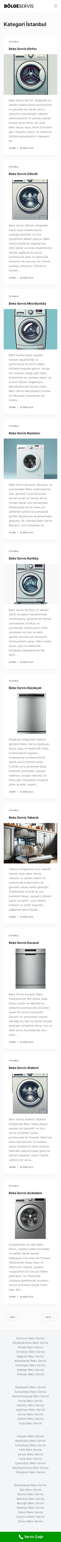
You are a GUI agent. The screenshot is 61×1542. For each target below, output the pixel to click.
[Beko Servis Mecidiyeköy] (30, 329)
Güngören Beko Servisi (30, 1472)
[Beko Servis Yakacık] (30, 843)
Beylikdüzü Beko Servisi (30, 1440)
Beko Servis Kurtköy (24, 558)
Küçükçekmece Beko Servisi (30, 1342)
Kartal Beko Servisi (30, 1400)
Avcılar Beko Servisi (30, 1414)
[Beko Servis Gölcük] (30, 199)
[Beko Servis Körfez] (30, 74)
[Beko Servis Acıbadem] (30, 1218)
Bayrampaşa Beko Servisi (30, 1485)
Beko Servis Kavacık (24, 943)
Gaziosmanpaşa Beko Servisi (30, 1396)
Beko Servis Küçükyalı (25, 688)
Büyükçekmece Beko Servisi (30, 1467)
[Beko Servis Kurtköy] (30, 584)
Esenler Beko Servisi (30, 1418)
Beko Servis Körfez (23, 49)
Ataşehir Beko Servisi (30, 1436)
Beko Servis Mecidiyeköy (27, 303)
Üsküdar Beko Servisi (30, 1374)
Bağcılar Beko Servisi (30, 1356)
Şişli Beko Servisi (30, 1489)
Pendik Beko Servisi (30, 1347)
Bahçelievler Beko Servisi (30, 1360)
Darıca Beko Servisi (30, 1521)
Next (48, 1317)
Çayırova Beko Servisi (30, 1516)
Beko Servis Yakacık (23, 817)
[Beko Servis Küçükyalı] (30, 713)
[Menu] (55, 5)
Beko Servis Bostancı (24, 433)
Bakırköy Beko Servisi (30, 1498)
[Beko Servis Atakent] (30, 1093)
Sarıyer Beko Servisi (30, 1454)
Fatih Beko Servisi (30, 1449)
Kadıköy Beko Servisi (30, 1405)
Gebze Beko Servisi (30, 1512)
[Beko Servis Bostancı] (30, 459)
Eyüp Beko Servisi (30, 1423)
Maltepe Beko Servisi (30, 1369)
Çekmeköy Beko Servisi (30, 1463)
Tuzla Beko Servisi (30, 1458)
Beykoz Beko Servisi (30, 1494)
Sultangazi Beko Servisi (30, 1365)
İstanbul (14, 41)
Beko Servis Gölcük (23, 174)
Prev (12, 1317)
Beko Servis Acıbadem (25, 1193)
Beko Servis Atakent (24, 1068)
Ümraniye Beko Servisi (30, 1351)
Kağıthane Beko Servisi (30, 1409)
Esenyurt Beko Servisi (30, 1338)
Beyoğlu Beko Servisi (30, 1503)
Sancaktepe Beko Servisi (30, 1391)
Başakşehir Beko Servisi (30, 1387)
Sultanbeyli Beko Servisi (30, 1445)
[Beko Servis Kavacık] (30, 968)
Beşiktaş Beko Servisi (30, 1507)
